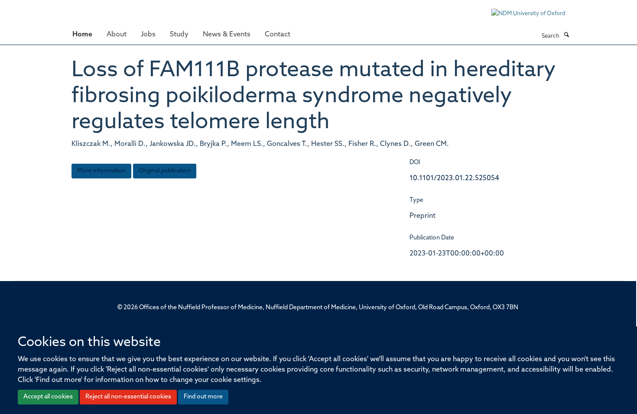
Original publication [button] (165, 171)
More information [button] (101, 171)
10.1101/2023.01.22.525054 (454, 178)
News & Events (226, 34)
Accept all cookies (48, 397)
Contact (277, 34)
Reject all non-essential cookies (128, 397)
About (117, 34)
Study (179, 34)
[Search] (566, 35)
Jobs (148, 34)
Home (82, 34)
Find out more (203, 397)
